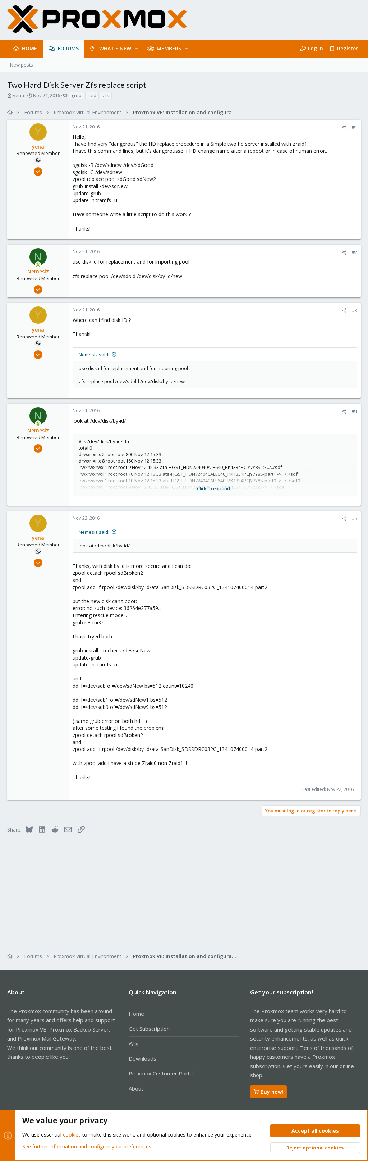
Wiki (133, 1043)
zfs (105, 95)
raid (92, 95)
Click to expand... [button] (215, 488)
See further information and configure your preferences (86, 1146)
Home (136, 1013)
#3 (354, 310)
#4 (354, 411)
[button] (137, 48)
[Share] (344, 127)
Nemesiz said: (94, 354)
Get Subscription (149, 1028)
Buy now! (272, 1091)
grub (77, 95)
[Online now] (38, 264)
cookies (72, 1134)
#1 (354, 127)
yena (18, 95)
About (136, 1088)
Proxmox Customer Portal (161, 1073)
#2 (354, 252)
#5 (354, 518)
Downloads (142, 1058)
